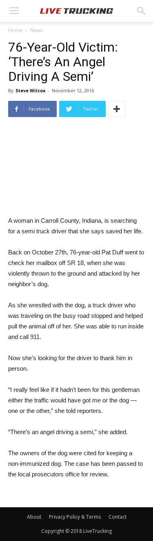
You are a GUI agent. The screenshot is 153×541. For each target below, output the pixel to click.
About (34, 516)
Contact (117, 516)
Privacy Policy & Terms (75, 516)
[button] (141, 11)
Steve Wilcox (30, 90)
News (36, 30)
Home (15, 30)
